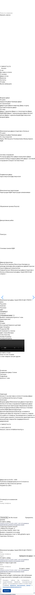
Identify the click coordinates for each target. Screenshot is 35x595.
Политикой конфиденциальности (12, 587)
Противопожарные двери (8, 107)
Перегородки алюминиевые (21, 192)
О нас (2, 70)
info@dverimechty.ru (17, 429)
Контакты (3, 80)
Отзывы (2, 82)
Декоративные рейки (12, 407)
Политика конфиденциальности (10, 481)
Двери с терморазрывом (15, 113)
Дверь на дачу (24, 105)
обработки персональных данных (20, 585)
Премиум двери (16, 102)
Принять (7, 591)
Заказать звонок (5, 15)
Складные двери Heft (16, 158)
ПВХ (5, 139)
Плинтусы (23, 407)
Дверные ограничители (12, 268)
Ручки (2, 264)
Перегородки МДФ (6, 192)
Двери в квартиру (13, 105)
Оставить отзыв (5, 352)
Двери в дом (4, 105)
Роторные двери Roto (7, 157)
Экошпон (10, 139)
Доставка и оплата (6, 72)
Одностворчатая (5, 176)
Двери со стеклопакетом (19, 111)
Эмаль (2, 139)
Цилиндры (9, 266)
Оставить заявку (5, 522)
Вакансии (3, 78)
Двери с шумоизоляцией (13, 115)
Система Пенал (19, 160)
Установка (3, 74)
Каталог (7, 270)
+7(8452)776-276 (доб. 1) (7, 528)
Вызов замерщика (6, 84)
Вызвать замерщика (6, 317)
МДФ (1, 141)
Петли (6, 264)
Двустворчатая (16, 176)
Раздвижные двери (26, 404)
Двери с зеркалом (5, 111)
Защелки (11, 264)
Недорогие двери (5, 102)
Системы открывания (13, 404)
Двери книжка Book (20, 157)
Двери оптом (4, 76)
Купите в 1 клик (18, 317)
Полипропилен (18, 139)
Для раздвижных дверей (20, 266)
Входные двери (5, 402)
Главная (2, 270)
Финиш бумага (28, 139)
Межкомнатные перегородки (9, 406)
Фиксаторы (17, 264)
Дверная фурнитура (14, 409)
